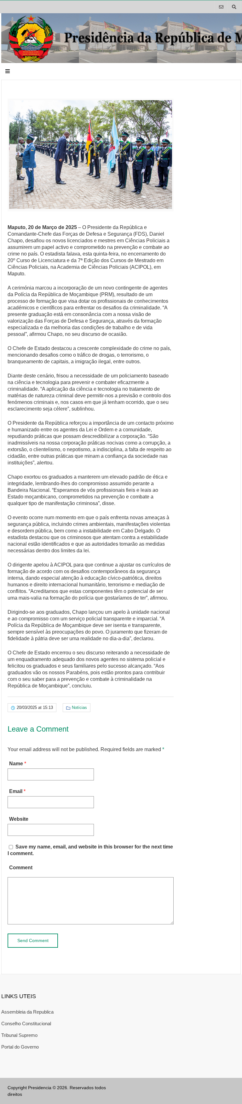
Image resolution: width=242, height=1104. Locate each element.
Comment (20, 867)
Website (18, 819)
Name (16, 763)
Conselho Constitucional (26, 1023)
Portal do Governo (20, 1046)
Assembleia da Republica (27, 1012)
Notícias (79, 707)
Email (15, 791)
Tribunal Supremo (19, 1035)
